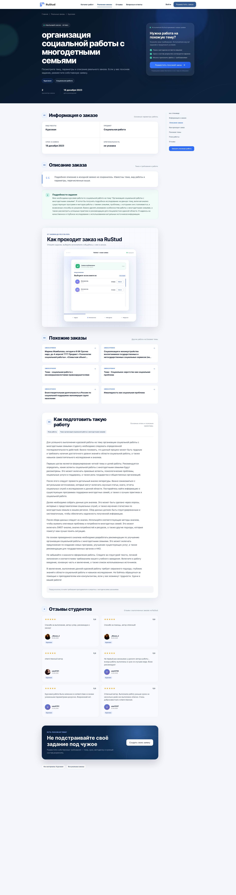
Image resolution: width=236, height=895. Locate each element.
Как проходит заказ (177, 127)
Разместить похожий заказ (168, 65)
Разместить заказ (184, 4)
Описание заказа (176, 123)
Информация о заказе (177, 118)
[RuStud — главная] (47, 4)
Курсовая (71, 14)
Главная (45, 14)
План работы (174, 137)
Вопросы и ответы (134, 4)
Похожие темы (175, 132)
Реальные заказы (104, 4)
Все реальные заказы (76, 767)
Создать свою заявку (139, 742)
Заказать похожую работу (182, 149)
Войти (168, 4)
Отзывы (119, 4)
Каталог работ (87, 4)
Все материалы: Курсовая (53, 767)
